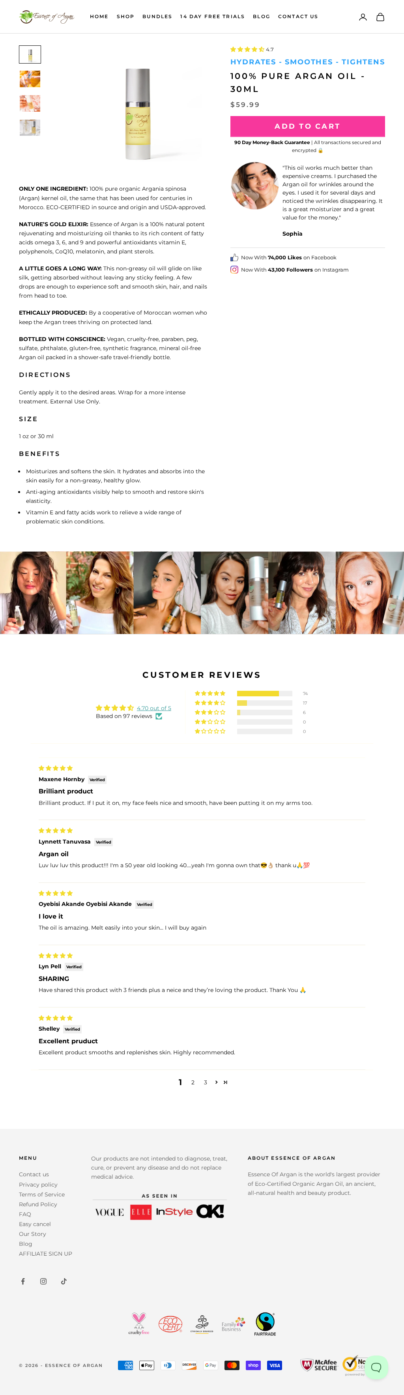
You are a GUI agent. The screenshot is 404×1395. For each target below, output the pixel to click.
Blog (261, 16)
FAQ (25, 1214)
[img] (56, 768)
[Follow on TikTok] (64, 1281)
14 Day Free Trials (212, 16)
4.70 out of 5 (154, 708)
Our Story (32, 1234)
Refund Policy (38, 1204)
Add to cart (307, 126)
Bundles (157, 16)
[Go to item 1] (30, 54)
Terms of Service (42, 1194)
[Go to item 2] (30, 79)
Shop (126, 16)
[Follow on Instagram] (43, 1281)
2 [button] (193, 1082)
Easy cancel (35, 1224)
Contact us (34, 1174)
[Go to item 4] (30, 128)
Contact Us (298, 16)
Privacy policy (38, 1184)
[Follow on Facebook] (23, 1281)
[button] (248, 49)
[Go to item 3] (30, 103)
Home (99, 16)
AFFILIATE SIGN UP (45, 1253)
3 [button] (205, 1082)
